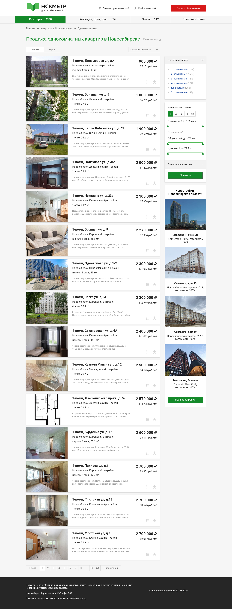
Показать (185, 175)
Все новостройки (185, 399)
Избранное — (147, 8)
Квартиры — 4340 (40, 19)
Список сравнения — (116, 8)
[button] (144, 49)
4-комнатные (182, 83)
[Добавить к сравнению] (147, 82)
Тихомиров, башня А (185, 380)
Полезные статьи (193, 19)
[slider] (168, 126)
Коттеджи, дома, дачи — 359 (97, 19)
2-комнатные (182, 74)
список (35, 49)
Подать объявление (188, 8)
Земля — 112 (150, 19)
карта (52, 49)
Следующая (111, 568)
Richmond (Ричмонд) (185, 234)
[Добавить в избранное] (154, 82)
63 (92, 568)
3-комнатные (182, 78)
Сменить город (152, 39)
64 (97, 568)
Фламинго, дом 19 (185, 331)
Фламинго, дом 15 (185, 283)
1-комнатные (182, 69)
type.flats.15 (181, 87)
